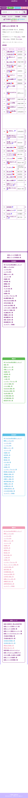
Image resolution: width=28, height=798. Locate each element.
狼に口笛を (10, 62)
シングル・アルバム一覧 (10, 295)
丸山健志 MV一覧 (8, 312)
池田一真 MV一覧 (8, 319)
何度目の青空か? (11, 107)
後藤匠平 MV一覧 (8, 581)
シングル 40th (7, 272)
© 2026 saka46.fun (14, 794)
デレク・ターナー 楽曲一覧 (11, 564)
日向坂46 (17, 7)
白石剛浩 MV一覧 (8, 486)
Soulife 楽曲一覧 (8, 393)
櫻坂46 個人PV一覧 (9, 648)
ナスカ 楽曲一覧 (8, 386)
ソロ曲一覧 (7, 291)
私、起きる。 (10, 130)
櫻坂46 (24, 7)
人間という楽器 (11, 86)
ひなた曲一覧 (7, 462)
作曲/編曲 (17, 16)
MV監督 (24, 16)
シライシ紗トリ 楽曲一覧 (10, 307)
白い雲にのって (11, 57)
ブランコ (9, 158)
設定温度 (9, 207)
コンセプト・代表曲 (9, 324)
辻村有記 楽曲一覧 (9, 576)
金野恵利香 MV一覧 (9, 583)
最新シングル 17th (9, 440)
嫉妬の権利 (10, 147)
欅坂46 (10, 7)
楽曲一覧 (6, 364)
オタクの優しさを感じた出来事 (12, 655)
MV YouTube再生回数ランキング (13, 264)
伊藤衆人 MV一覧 (8, 315)
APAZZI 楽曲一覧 (8, 303)
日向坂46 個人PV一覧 (9, 643)
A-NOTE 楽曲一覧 (8, 567)
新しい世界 (10, 177)
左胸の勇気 (10, 51)
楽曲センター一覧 (8, 274)
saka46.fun (14, 1)
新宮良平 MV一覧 (8, 400)
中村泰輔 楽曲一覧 (9, 572)
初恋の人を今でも (11, 92)
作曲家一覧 (7, 279)
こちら (18, 36)
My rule (9, 171)
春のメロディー (11, 75)
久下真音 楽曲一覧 (9, 395)
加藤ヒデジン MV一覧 (9, 579)
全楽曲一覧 (7, 293)
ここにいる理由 (11, 102)
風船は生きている (11, 162)
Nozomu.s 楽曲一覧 (9, 391)
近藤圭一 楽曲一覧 (9, 479)
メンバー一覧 (7, 276)
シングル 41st (7, 269)
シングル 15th (7, 445)
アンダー (9, 167)
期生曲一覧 (7, 286)
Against (9, 174)
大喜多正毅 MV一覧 (9, 488)
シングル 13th (7, 538)
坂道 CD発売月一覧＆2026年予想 (13, 624)
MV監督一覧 (7, 281)
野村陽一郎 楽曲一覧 (9, 472)
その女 (8, 213)
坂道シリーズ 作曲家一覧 (14, 255)
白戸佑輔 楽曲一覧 (9, 398)
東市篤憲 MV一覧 (8, 317)
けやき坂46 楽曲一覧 (9, 491)
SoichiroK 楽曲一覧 (9, 388)
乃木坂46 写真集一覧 (9, 636)
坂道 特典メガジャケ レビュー (12, 650)
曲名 (5, 16)
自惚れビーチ (10, 210)
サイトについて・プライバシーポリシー (14, 796)
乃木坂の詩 (10, 54)
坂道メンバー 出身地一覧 (10, 628)
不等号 (8, 151)
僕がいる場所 (10, 180)
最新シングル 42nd (9, 267)
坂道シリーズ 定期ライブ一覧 (12, 626)
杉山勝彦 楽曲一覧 (9, 298)
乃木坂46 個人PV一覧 (9, 638)
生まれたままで (11, 98)
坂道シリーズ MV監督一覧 (14, 257)
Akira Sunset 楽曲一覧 (10, 300)
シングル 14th (7, 536)
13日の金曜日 (10, 79)
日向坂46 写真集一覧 (9, 640)
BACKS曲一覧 (8, 555)
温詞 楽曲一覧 (7, 569)
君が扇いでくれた (11, 188)
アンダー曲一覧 (8, 288)
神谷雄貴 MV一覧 (8, 322)
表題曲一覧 (7, 284)
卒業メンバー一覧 (8, 369)
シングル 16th (7, 443)
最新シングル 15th (9, 533)
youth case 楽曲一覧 (9, 305)
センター (10, 16)
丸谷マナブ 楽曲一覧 (9, 310)
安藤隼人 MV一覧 (8, 483)
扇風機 (8, 83)
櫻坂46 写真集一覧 (9, 645)
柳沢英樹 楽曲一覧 (9, 481)
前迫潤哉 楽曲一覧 (9, 476)
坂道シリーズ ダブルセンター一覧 (13, 633)
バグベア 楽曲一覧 (9, 384)
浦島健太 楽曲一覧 (9, 474)
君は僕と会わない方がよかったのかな (11, 137)
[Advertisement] (14, 236)
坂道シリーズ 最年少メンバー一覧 (13, 631)
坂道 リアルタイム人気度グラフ (12, 652)
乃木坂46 (3, 7)
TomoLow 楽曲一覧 (9, 574)
